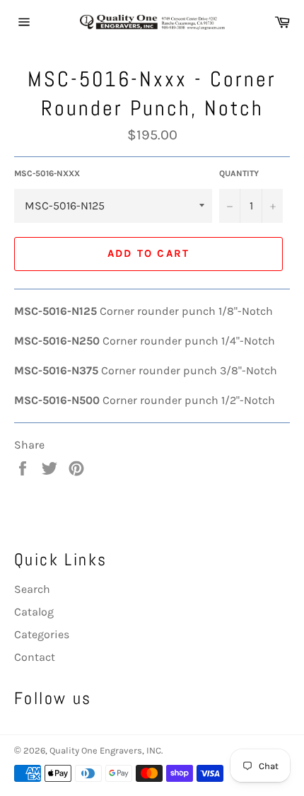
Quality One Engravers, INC (105, 750)
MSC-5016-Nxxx (47, 173)
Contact (34, 657)
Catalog (34, 611)
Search (32, 589)
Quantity (239, 173)
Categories (41, 634)
